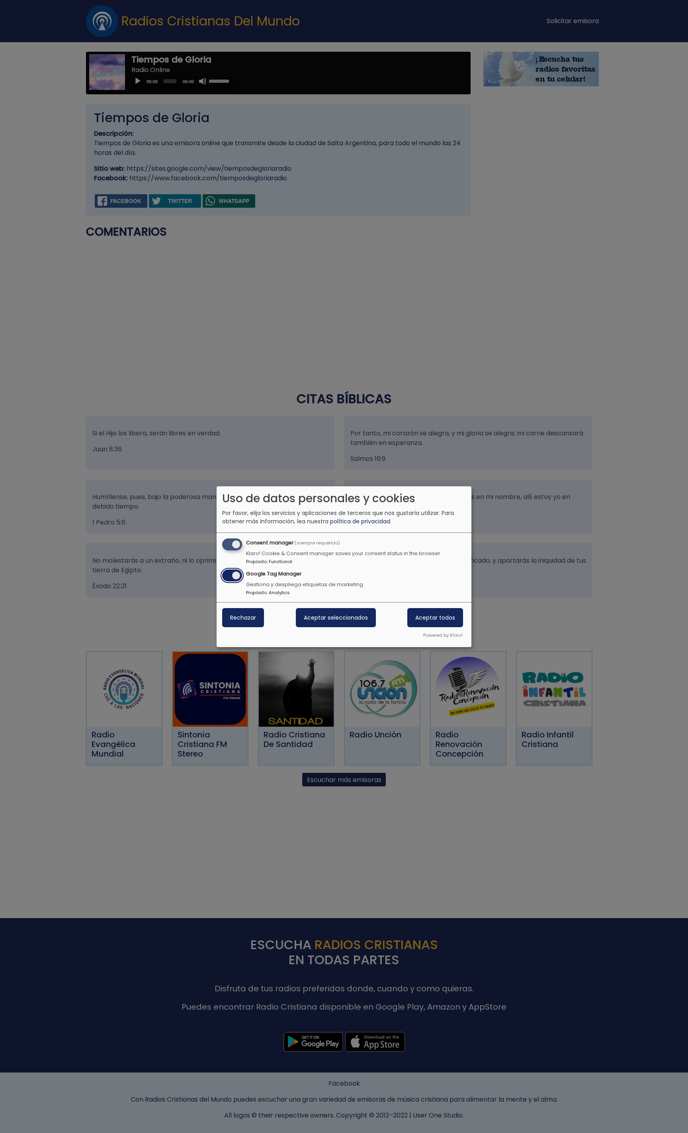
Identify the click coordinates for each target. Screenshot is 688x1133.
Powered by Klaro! (443, 635)
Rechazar (243, 618)
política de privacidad (360, 521)
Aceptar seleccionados (336, 618)
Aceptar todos (435, 618)
